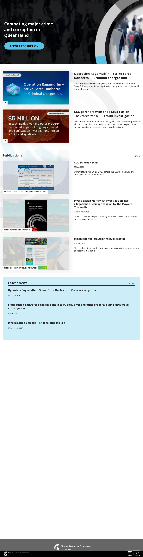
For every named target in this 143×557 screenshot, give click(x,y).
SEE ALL (137, 156)
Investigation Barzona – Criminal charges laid (36, 322)
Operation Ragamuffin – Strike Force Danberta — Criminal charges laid (52, 290)
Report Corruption (24, 46)
